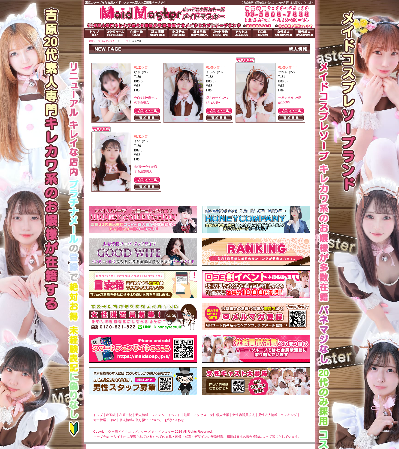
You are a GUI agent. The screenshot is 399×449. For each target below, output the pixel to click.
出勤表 (111, 415)
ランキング (289, 415)
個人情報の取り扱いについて (140, 420)
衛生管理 (99, 420)
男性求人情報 (268, 415)
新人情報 (141, 415)
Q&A (112, 420)
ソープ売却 (101, 437)
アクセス (199, 415)
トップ (98, 415)
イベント (174, 415)
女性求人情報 (219, 415)
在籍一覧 (125, 415)
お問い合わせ (174, 420)
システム (157, 415)
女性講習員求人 (243, 415)
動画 (187, 415)
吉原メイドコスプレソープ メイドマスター (143, 432)
